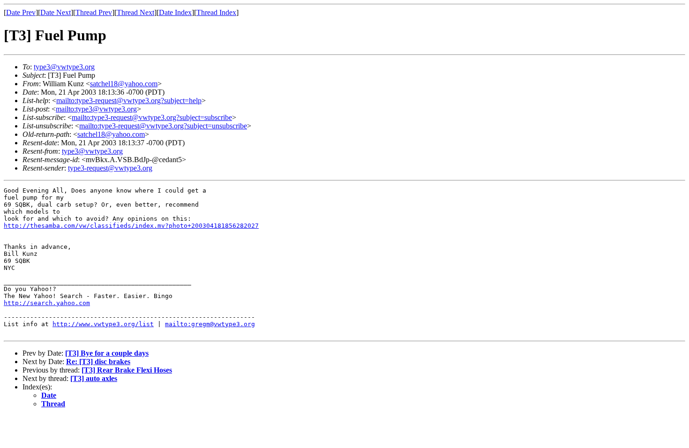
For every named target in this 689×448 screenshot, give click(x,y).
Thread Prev (93, 12)
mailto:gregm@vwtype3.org (210, 324)
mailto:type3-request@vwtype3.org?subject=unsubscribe (163, 126)
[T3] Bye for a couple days (107, 353)
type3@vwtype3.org (64, 67)
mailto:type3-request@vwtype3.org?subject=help (129, 101)
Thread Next (135, 12)
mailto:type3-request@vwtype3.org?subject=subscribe (152, 117)
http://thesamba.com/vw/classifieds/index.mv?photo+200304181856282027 (131, 225)
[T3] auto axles (93, 378)
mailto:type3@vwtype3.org (96, 109)
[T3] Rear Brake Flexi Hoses (127, 370)
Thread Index (216, 12)
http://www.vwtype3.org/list (103, 324)
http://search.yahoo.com (47, 302)
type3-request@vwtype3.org (110, 168)
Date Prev (21, 12)
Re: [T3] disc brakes (98, 362)
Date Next (55, 12)
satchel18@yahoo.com (123, 84)
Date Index (175, 12)
